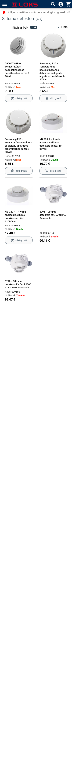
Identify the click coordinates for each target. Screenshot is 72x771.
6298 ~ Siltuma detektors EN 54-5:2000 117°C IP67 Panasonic (18, 284)
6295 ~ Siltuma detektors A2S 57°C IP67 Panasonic (52, 215)
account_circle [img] (61, 4)
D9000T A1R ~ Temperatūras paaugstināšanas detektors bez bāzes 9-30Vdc (17, 70)
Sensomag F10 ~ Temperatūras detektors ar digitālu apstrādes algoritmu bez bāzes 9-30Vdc (18, 145)
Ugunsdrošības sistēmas (25, 12)
